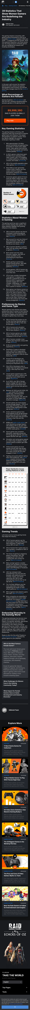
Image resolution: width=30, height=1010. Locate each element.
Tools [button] (4, 992)
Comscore (22, 160)
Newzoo (16, 250)
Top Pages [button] (6, 988)
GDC (22, 244)
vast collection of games (9, 637)
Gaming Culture (13, 5)
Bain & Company (20, 165)
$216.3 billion (12, 39)
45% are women (18, 100)
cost (7, 392)
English (6, 982)
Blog (6, 5)
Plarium (12, 236)
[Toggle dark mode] (14, 2)
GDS (15, 356)
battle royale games (19, 422)
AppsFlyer (14, 378)
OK (15, 1007)
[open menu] (27, 2)
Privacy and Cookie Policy (16, 1003)
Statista (19, 151)
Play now (10, 121)
